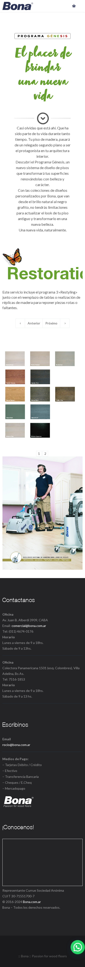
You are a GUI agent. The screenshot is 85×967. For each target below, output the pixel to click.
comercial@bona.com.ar (29, 626)
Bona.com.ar (32, 902)
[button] (78, 947)
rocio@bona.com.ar (16, 745)
